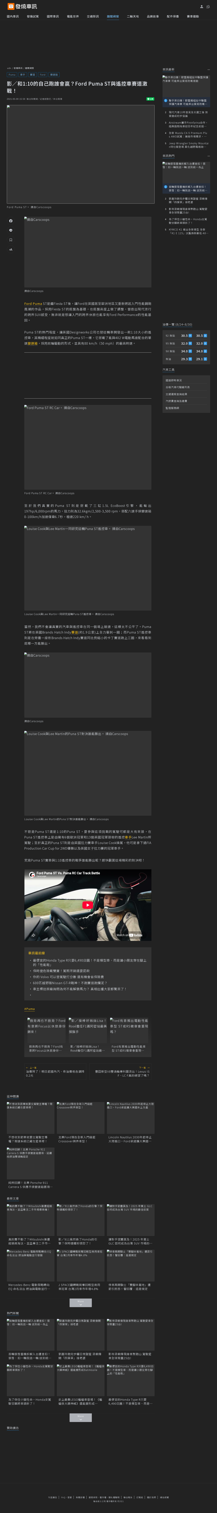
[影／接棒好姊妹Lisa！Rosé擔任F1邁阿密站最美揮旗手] (88, 1030)
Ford (42, 74)
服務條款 (93, 1497)
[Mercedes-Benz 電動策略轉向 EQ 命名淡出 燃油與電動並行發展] (30, 1266)
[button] (207, 6)
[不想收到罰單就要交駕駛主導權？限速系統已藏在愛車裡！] (30, 1118)
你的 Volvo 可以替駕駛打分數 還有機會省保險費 (68, 977)
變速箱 (54, 74)
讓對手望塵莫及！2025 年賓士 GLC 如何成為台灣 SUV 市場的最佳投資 (130, 1241)
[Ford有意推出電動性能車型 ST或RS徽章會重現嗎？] (129, 1030)
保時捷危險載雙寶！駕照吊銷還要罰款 (61, 971)
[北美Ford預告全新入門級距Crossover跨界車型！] (81, 1118)
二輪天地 (133, 16)
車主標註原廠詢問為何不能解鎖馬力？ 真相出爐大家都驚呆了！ (80, 989)
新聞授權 (80, 1497)
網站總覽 (164, 1497)
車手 (22, 74)
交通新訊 (93, 16)
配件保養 (173, 16)
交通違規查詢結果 (176, 394)
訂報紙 (139, 1497)
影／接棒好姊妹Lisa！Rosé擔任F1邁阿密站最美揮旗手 (87, 1048)
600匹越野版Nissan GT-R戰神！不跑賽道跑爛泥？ (70, 983)
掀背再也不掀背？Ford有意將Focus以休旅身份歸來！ (46, 1048)
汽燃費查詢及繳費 (176, 401)
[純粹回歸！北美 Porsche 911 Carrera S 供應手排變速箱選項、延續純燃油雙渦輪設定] (30, 1163)
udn (9, 68)
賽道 (32, 74)
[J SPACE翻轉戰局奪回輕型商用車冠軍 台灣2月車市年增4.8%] (81, 1266)
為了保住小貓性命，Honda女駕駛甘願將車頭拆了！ (29, 1401)
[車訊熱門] (208, 156)
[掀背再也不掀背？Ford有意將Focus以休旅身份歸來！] (46, 1030)
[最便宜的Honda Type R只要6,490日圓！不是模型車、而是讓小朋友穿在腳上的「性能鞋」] (131, 1380)
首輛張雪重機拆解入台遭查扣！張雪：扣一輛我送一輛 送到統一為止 (29, 1356)
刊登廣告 (52, 1497)
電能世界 (73, 16)
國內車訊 (13, 16)
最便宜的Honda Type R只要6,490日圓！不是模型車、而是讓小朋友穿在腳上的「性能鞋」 (90, 962)
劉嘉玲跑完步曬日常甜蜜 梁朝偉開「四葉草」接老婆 (80, 1356)
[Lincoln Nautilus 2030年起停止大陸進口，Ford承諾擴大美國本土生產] (131, 1118)
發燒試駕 (33, 16)
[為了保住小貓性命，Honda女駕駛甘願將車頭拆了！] (30, 1380)
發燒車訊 (18, 68)
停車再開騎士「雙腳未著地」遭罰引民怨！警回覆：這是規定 (129, 1287)
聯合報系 (128, 1497)
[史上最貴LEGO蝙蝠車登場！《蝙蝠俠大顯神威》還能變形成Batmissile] (81, 1380)
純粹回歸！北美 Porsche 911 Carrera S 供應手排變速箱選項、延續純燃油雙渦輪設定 (30, 1185)
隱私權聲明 (114, 1497)
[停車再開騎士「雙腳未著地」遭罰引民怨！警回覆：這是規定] (131, 1266)
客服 (70, 1497)
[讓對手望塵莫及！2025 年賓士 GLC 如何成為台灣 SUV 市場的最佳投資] (131, 1220)
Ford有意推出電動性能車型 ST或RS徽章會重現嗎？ (129, 1048)
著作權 (103, 1497)
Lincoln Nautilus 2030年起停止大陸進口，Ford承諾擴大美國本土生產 (130, 1139)
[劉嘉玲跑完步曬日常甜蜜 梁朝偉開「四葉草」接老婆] (81, 1335)
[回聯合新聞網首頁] (11, 6)
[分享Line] (11, 230)
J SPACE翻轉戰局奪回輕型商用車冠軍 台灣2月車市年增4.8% (79, 1287)
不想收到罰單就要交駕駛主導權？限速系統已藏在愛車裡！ (28, 1139)
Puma (12, 74)
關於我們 (151, 1497)
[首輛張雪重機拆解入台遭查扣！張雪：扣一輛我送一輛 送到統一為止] (30, 1335)
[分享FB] (11, 221)
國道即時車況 (174, 380)
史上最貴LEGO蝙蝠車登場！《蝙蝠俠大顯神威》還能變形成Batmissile (80, 1401)
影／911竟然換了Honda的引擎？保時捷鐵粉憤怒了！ (77, 1241)
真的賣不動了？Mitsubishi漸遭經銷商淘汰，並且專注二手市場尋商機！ (29, 1241)
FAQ (63, 1497)
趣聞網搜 (113, 16)
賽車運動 (193, 16)
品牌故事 (153, 16)
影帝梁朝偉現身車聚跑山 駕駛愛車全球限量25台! (130, 1356)
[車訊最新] (208, 69)
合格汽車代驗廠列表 (178, 387)
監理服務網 (172, 408)
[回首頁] (26, 6)
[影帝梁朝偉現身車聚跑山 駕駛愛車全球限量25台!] (131, 1335)
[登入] (201, 7)
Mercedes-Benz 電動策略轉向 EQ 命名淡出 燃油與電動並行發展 (29, 1287)
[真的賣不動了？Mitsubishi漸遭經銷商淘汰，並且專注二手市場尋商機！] (30, 1220)
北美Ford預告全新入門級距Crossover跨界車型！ (76, 1139)
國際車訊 (53, 16)
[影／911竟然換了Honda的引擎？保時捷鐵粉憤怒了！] (81, 1220)
